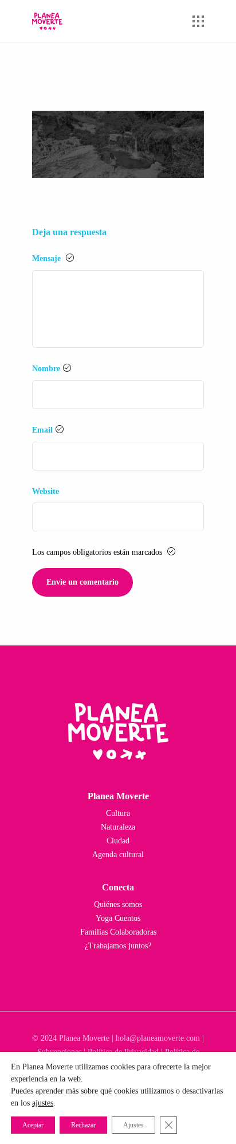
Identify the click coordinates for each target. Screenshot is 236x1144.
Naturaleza (118, 827)
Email (42, 430)
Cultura (118, 813)
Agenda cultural (118, 854)
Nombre (46, 368)
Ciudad (118, 840)
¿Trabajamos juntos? (118, 945)
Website (45, 491)
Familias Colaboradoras (118, 932)
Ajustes (133, 1125)
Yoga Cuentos (118, 918)
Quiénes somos (118, 904)
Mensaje (47, 258)
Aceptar (33, 1125)
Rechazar (83, 1125)
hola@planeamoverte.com (158, 1038)
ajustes (42, 1103)
